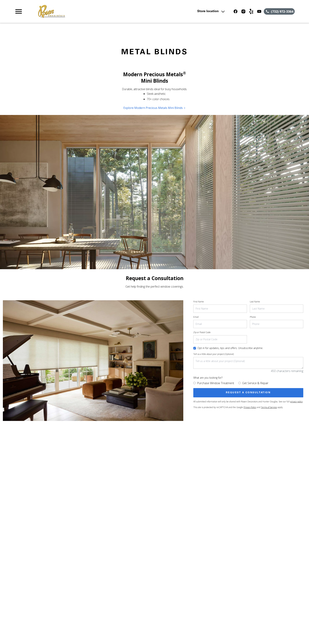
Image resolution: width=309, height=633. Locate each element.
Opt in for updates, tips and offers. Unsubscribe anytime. (230, 348)
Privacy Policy (250, 407)
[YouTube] (259, 11)
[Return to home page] (88, 11)
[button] (18, 11)
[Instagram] (243, 11)
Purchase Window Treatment (215, 383)
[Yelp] (251, 11)
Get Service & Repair (255, 383)
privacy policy (296, 401)
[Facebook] (235, 11)
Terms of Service (269, 407)
